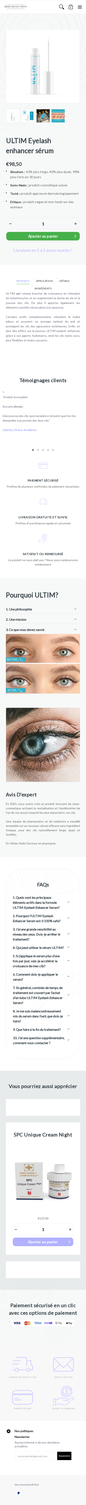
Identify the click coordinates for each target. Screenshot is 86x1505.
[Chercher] (61, 7)
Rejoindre (64, 1455)
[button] (70, 7)
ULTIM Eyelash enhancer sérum (30, 145)
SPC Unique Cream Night (43, 1134)
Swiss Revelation (23, 1484)
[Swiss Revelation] (15, 7)
